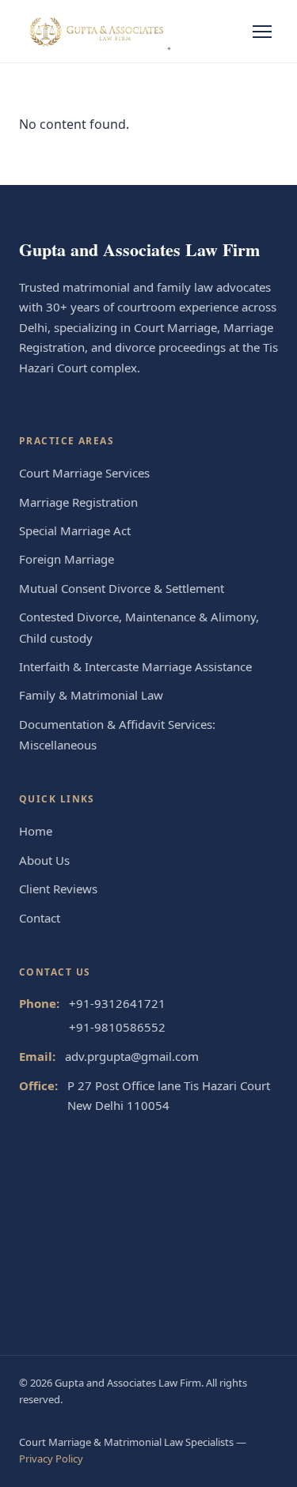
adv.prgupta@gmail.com (132, 1056)
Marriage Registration (78, 502)
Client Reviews (58, 888)
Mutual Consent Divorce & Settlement (121, 588)
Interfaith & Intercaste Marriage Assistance (135, 666)
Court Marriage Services (84, 473)
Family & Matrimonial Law (91, 695)
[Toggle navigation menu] (262, 31)
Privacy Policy (51, 1458)
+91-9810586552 (117, 1027)
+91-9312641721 (117, 1003)
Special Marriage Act (75, 530)
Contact (39, 918)
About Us (44, 860)
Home (35, 831)
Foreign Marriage (66, 559)
